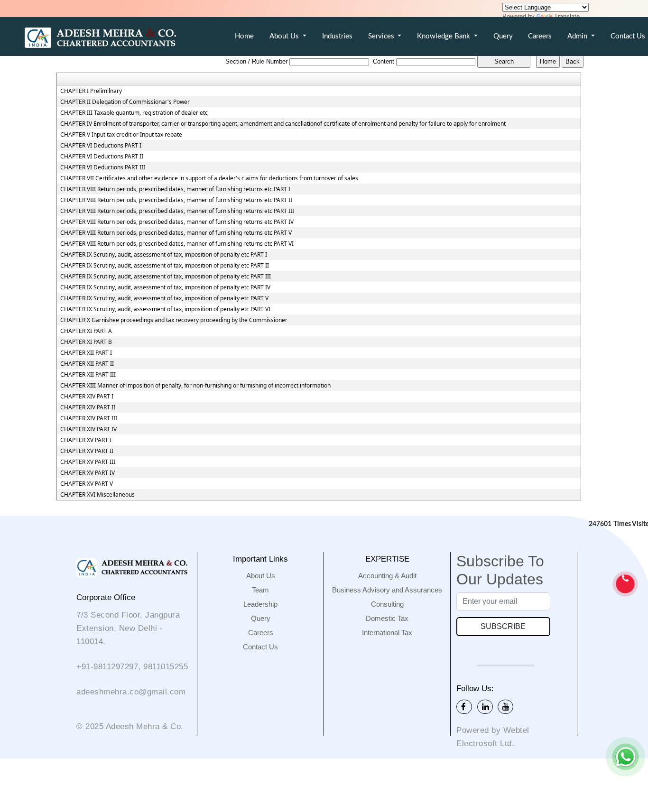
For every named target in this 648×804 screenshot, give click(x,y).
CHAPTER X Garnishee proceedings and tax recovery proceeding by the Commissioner (173, 320)
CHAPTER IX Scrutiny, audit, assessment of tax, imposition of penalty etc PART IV (165, 287)
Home (244, 36)
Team (260, 590)
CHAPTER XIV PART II (87, 407)
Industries (337, 36)
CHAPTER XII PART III (88, 375)
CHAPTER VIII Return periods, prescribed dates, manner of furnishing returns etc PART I (175, 189)
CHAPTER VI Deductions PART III (102, 167)
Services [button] (382, 36)
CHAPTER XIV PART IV (88, 429)
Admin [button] (578, 36)
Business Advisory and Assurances (387, 590)
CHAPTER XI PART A (86, 331)
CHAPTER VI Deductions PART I (100, 145)
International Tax (387, 632)
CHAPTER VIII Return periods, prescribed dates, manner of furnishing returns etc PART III (177, 211)
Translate (567, 16)
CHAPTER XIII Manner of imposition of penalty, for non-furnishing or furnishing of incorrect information (195, 385)
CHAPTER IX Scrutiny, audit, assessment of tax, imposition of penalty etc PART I (163, 255)
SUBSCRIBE (503, 626)
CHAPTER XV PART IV (87, 473)
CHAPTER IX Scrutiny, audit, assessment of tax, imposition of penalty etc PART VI (165, 309)
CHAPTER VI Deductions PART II (101, 156)
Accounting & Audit (387, 576)
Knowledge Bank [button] (444, 36)
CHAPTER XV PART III (87, 462)
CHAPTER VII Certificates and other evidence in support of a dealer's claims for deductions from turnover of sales (209, 178)
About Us (260, 576)
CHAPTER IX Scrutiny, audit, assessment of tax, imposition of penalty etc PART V (164, 298)
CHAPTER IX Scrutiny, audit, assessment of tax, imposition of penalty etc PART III (165, 276)
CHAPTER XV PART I (85, 440)
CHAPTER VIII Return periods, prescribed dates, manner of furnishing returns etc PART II (176, 200)
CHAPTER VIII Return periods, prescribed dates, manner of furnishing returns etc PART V (176, 233)
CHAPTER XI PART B (86, 342)
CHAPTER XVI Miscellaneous (97, 495)
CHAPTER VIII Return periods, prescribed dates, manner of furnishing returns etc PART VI (177, 244)
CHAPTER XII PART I (86, 353)
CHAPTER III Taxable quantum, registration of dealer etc (134, 113)
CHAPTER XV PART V (86, 484)
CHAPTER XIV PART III (88, 418)
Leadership (260, 604)
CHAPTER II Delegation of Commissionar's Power (125, 102)
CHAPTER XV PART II (86, 451)
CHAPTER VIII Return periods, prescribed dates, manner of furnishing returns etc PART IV (177, 222)
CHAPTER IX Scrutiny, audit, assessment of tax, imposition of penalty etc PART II (164, 265)
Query (503, 36)
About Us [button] (285, 36)
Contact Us (260, 647)
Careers (540, 36)
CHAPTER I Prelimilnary (91, 91)
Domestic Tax (387, 618)
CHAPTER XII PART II (87, 364)
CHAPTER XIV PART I (86, 396)
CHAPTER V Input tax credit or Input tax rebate (121, 135)
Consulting (387, 604)
